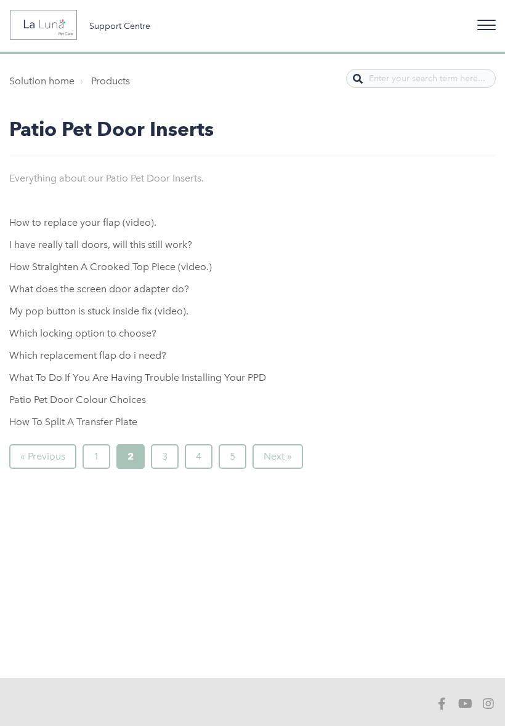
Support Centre (119, 26)
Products (110, 81)
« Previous (42, 456)
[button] (484, 22)
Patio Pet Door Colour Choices (77, 399)
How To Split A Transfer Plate (73, 422)
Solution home (42, 81)
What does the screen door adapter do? (99, 289)
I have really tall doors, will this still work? (100, 244)
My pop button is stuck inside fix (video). (98, 311)
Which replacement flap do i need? (87, 355)
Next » (278, 456)
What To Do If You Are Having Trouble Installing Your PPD (137, 377)
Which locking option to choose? (82, 333)
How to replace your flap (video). (82, 222)
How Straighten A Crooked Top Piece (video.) (110, 267)
